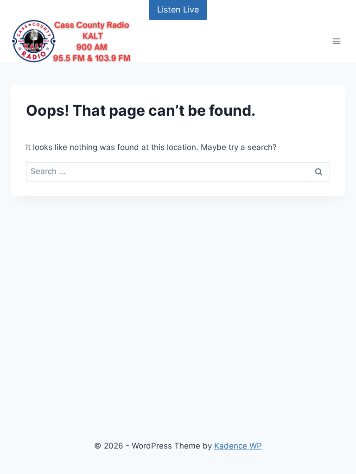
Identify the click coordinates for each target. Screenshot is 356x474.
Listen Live (178, 9)
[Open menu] (336, 41)
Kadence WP (238, 445)
